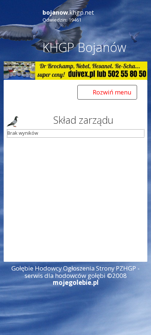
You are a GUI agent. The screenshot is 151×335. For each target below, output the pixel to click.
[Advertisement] (75, 199)
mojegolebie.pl (76, 282)
